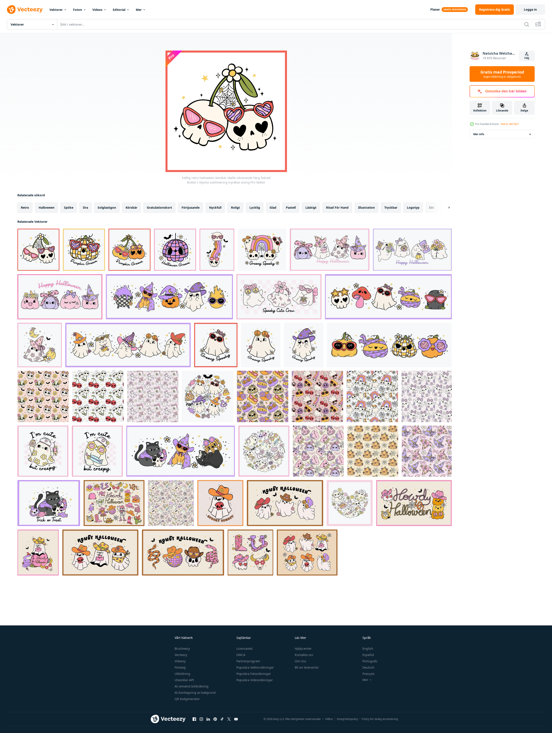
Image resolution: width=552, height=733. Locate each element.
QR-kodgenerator (187, 699)
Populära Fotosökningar (253, 674)
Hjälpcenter (303, 648)
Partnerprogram (248, 661)
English (367, 648)
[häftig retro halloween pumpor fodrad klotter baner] (389, 345)
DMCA (240, 655)
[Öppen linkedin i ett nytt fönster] (208, 719)
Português (369, 661)
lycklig (254, 207)
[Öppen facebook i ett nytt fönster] (194, 719)
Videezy (180, 661)
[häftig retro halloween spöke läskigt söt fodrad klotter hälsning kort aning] (260, 345)
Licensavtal (244, 648)
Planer (435, 9)
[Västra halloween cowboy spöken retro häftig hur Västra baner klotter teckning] (100, 553)
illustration (366, 207)
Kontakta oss (304, 655)
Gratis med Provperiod (502, 74)
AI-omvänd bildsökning (191, 686)
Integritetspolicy (347, 719)
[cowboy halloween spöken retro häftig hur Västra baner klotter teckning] (285, 503)
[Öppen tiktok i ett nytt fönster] (222, 719)
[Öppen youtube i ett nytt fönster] (236, 719)
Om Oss (300, 661)
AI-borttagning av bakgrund (195, 692)
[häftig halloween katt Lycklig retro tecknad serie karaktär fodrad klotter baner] (180, 451)
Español (368, 655)
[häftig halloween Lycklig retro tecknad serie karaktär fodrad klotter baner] (169, 296)
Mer (139, 10)
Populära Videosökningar (254, 680)
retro (25, 207)
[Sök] (526, 24)
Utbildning (182, 674)
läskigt (310, 207)
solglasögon (107, 207)
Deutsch (368, 667)
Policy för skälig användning (380, 719)
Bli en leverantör (307, 667)
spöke (68, 207)
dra (85, 207)
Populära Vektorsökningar (255, 667)
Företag (180, 667)
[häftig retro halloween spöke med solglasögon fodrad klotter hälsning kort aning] (216, 345)
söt (431, 207)
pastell (291, 207)
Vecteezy (181, 655)
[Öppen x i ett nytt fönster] (229, 719)
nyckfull (215, 207)
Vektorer (56, 10)
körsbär (131, 207)
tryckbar (390, 207)
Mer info (478, 134)
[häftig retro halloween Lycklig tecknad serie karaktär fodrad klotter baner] (388, 296)
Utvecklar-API (184, 680)
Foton (77, 10)
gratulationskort (159, 207)
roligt (235, 207)
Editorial (119, 10)
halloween (46, 207)
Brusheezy (182, 648)
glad (273, 207)
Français (368, 674)
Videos (97, 10)
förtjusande (191, 207)
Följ (526, 58)
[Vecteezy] (25, 9)
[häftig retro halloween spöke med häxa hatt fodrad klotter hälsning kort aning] (303, 345)
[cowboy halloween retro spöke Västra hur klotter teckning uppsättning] (307, 553)
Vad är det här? (510, 124)
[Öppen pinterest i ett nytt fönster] (215, 719)
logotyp (413, 207)
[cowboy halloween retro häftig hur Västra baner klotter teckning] (414, 503)
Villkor (329, 719)
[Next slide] (445, 207)
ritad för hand (337, 207)
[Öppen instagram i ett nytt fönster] (201, 719)
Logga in (530, 9)
